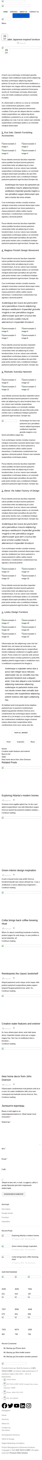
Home (3, 31)
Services (5, 1419)
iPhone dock (20, 1348)
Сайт (4, 1169)
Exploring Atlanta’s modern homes (20, 795)
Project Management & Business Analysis (18, 1447)
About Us (5, 1424)
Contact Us (6, 1428)
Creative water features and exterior (21, 1023)
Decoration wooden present (26, 1357)
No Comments (30, 1239)
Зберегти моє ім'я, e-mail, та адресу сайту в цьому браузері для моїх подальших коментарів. (20, 1185)
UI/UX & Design (8, 1439)
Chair (9, 742)
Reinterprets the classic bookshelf (20, 973)
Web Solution (22, 1453)
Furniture (7, 916)
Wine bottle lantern (22, 1352)
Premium (13, 1453)
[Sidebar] (3, 1457)
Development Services (11, 1435)
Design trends (8, 970)
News (33, 742)
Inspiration (11, 31)
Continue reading (8, 813)
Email (4, 1159)
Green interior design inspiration (19, 870)
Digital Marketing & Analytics (13, 1443)
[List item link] (21, 1389)
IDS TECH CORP (23, 1450)
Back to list (6, 754)
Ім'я (4, 1149)
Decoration (7, 791)
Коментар (6, 1122)
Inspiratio (20, 742)
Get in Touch (22, 15)
